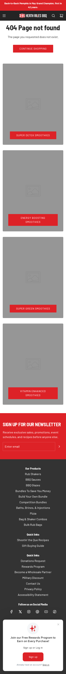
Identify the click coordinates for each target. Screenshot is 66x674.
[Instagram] (29, 612)
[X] (20, 612)
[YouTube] (46, 612)
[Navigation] (4, 16)
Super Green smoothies (33, 308)
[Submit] (59, 446)
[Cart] (61, 16)
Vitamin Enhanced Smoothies (33, 393)
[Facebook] (12, 612)
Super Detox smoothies (33, 135)
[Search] (53, 16)
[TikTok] (55, 612)
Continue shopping (33, 48)
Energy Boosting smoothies (33, 219)
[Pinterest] (37, 612)
